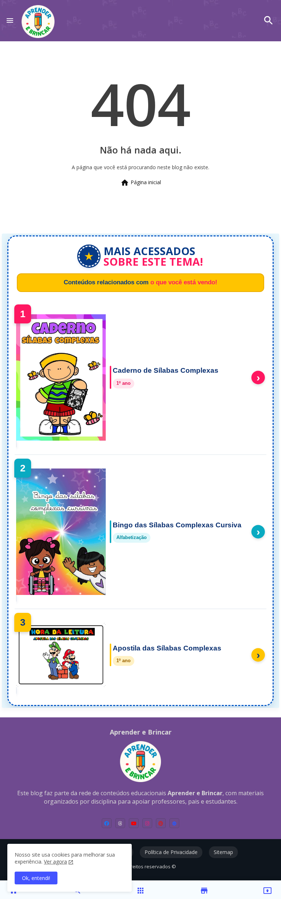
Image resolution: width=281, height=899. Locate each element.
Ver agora (55, 861)
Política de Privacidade (171, 852)
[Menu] (10, 21)
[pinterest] (161, 823)
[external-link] (174, 823)
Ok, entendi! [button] (36, 878)
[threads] (120, 823)
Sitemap (223, 852)
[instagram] (147, 823)
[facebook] (107, 823)
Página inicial (140, 182)
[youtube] (134, 823)
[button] (268, 20)
